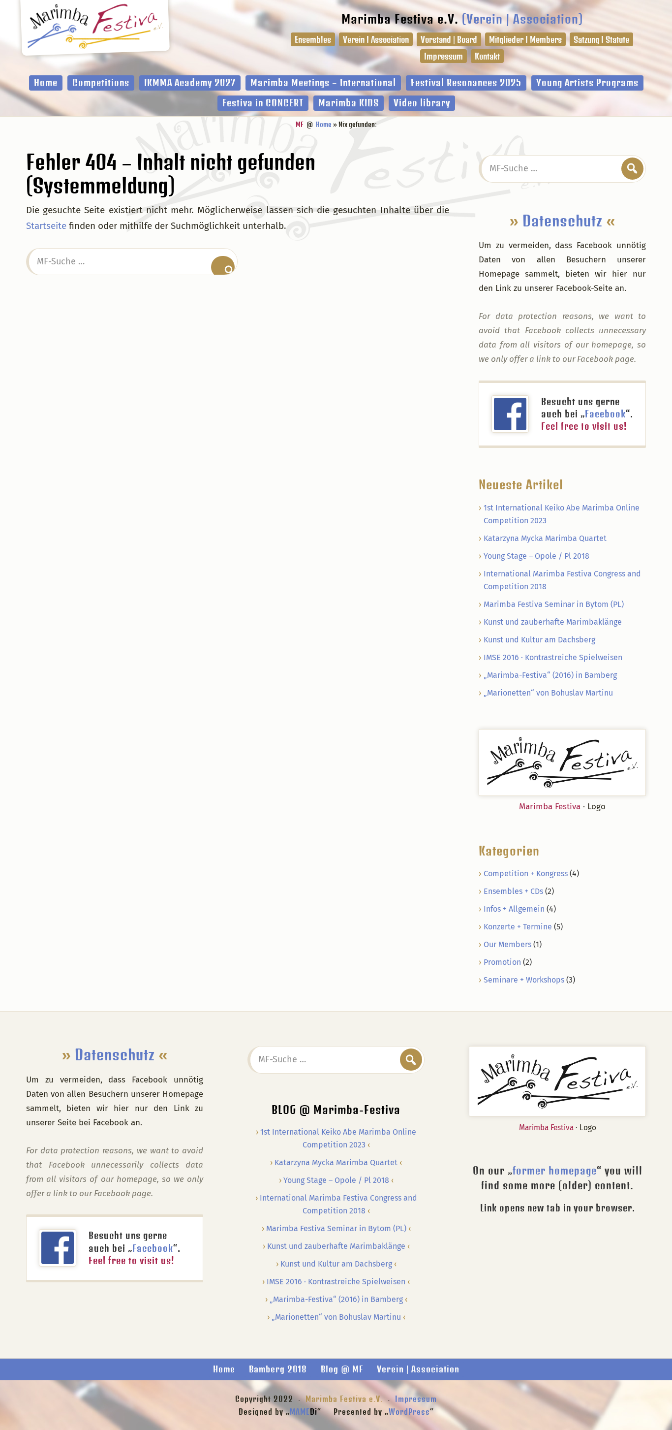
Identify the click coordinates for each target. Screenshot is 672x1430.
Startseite (46, 225)
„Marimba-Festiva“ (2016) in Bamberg (550, 675)
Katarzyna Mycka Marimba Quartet (545, 538)
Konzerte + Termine (518, 926)
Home (224, 1369)
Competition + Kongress (526, 873)
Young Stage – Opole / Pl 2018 (536, 556)
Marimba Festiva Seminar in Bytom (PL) (554, 604)
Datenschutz (562, 220)
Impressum (416, 1398)
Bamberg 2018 (278, 1369)
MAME (303, 1411)
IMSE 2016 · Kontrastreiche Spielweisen (553, 657)
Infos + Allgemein (514, 909)
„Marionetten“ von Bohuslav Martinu (548, 693)
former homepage (555, 1170)
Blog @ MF (342, 1369)
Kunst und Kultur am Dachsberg (539, 639)
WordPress (409, 1411)
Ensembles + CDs (513, 891)
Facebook (605, 413)
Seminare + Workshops (524, 980)
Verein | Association (418, 1369)
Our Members (507, 944)
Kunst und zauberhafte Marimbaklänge (553, 622)
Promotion (502, 962)
